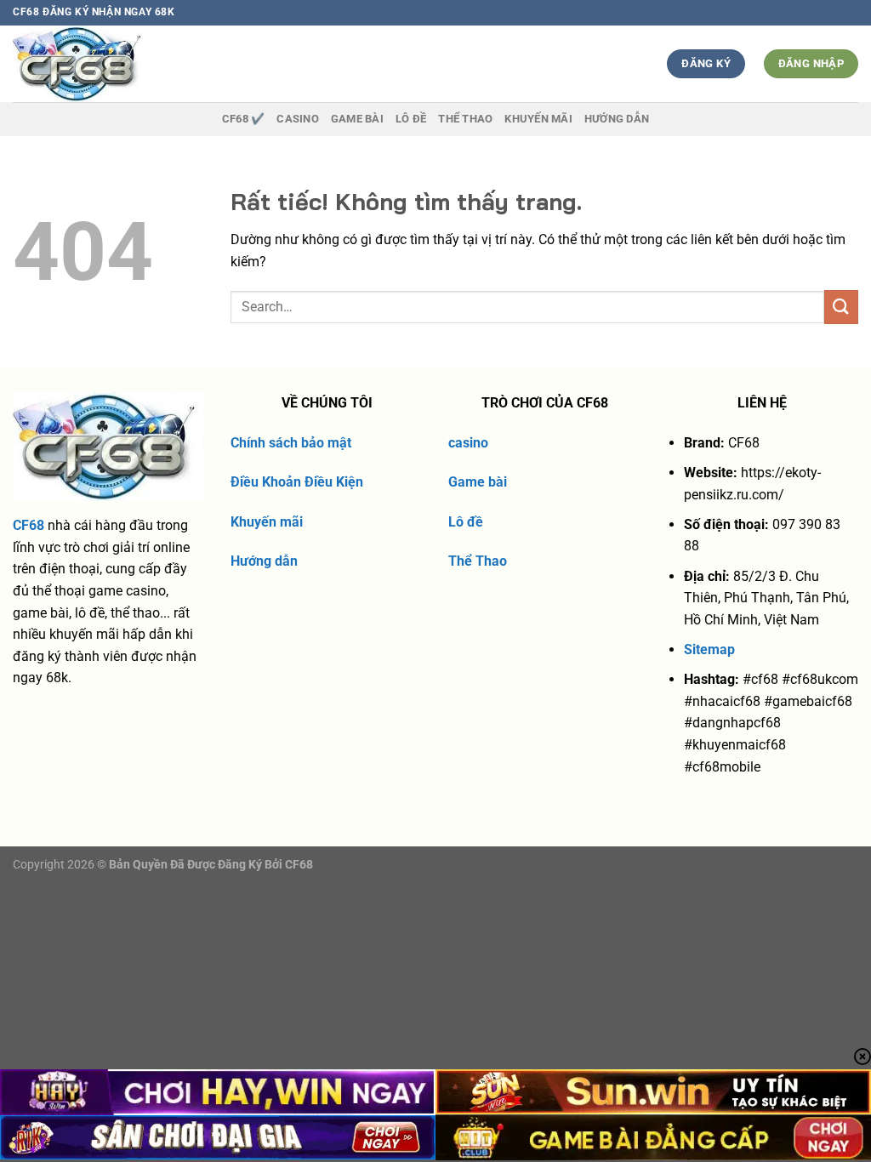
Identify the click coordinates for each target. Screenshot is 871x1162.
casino (468, 443)
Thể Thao (477, 561)
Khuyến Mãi (538, 118)
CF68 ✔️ (243, 118)
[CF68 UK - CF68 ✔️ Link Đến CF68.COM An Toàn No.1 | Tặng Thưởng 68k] (112, 64)
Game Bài (357, 118)
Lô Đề (411, 118)
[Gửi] (841, 306)
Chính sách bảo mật (291, 443)
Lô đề (465, 522)
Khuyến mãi (267, 522)
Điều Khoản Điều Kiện (297, 482)
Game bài (477, 482)
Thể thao (465, 118)
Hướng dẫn (616, 118)
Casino (297, 118)
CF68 (28, 525)
